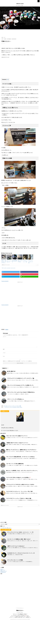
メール (4, 352)
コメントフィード (3, 571)
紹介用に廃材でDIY (11, 371)
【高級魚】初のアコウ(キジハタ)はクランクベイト (17, 442)
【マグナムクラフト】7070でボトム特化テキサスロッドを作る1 (20, 484)
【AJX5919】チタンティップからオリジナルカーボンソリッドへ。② (20, 553)
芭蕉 (25, 614)
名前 (4, 349)
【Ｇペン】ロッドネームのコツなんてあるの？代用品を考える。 (21, 392)
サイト (4, 356)
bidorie (6, 329)
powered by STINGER (27, 619)
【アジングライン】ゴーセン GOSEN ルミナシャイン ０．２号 (20, 532)
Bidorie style (20, 3)
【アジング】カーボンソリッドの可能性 (15, 560)
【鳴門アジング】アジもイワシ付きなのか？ (16, 546)
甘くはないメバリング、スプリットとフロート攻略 (25, 261)
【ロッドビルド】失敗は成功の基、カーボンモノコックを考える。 (20, 456)
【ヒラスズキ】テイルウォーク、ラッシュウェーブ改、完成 (19, 491)
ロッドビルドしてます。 (20, 612)
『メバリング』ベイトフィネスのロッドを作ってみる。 (13, 407)
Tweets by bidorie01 (4, 281)
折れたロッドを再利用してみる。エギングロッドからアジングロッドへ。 (22, 470)
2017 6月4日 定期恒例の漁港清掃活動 (14, 261)
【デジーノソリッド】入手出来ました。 (16, 399)
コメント (4, 336)
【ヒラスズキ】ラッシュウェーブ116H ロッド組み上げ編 (18, 498)
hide (7, 79)
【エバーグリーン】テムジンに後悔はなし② (9, 261)
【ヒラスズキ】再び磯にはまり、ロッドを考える (20, 261)
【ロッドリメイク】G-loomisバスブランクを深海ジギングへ (20, 385)
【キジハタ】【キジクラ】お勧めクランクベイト (17, 435)
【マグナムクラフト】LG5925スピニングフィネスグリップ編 (20, 378)
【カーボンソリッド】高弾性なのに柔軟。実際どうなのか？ (19, 539)
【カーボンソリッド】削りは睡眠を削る (15, 463)
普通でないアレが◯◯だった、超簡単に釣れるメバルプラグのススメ (3, 261)
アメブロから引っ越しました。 (6, 527)
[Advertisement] (20, 32)
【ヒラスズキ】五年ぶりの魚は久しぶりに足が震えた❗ (18, 477)
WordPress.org (3, 572)
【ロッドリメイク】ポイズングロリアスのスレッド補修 (30, 261)
